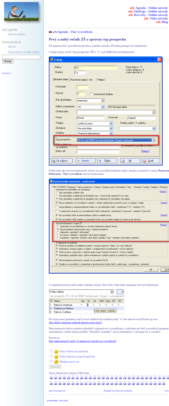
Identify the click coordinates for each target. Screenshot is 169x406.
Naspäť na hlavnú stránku (118, 390)
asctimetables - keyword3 (57, 401)
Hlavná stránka (16, 34)
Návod (12, 46)
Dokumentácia (11, 42)
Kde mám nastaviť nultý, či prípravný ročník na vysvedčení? (82, 341)
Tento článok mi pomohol (73, 351)
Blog (162, 22)
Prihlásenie (6, 73)
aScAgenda (9, 29)
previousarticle (57, 390)
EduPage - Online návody (148, 11)
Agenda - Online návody (149, 8)
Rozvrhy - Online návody (148, 15)
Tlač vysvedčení (81, 31)
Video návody (156, 18)
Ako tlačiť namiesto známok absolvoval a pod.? (75, 322)
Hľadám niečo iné (69, 361)
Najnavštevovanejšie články (24, 52)
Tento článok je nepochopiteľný (77, 356)
